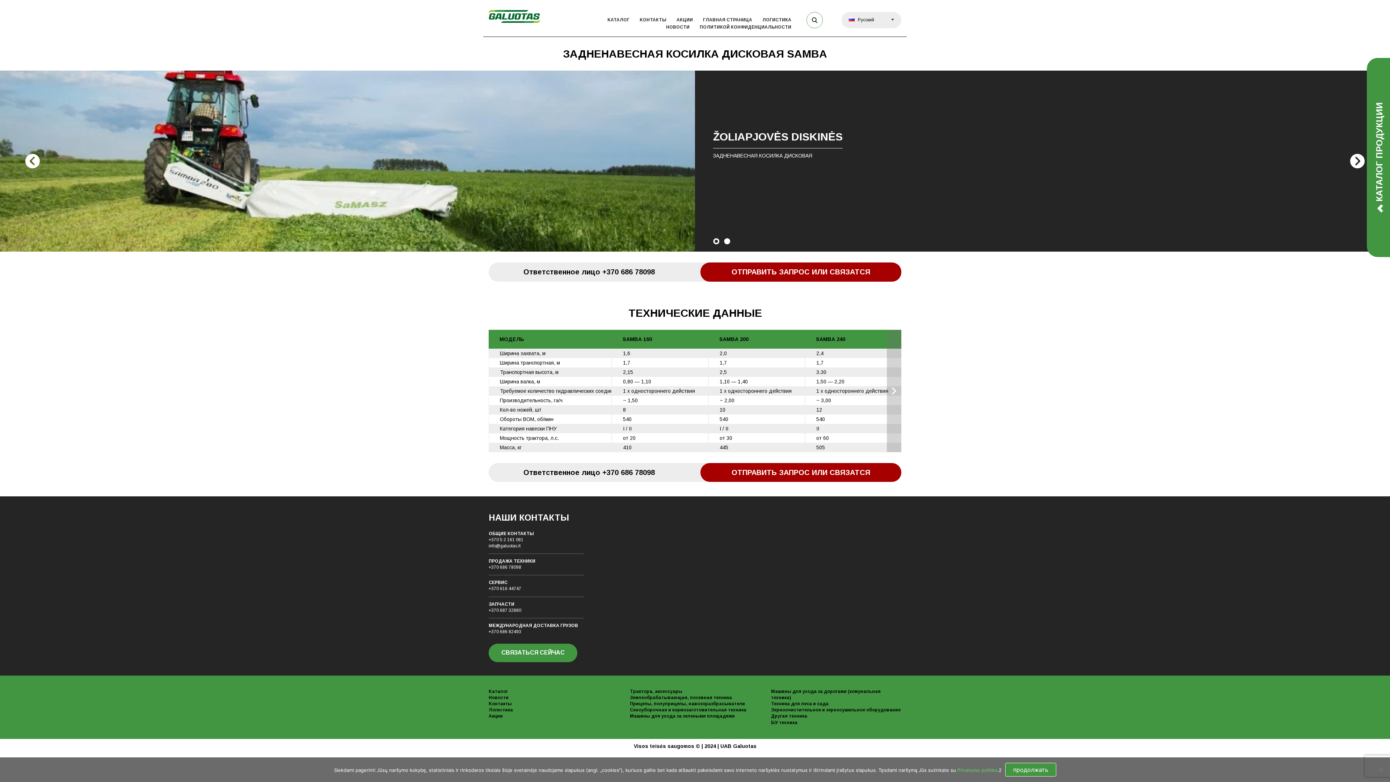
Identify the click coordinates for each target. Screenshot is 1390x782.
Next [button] (1357, 161)
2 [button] (727, 241)
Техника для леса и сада (800, 703)
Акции (685, 19)
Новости (678, 27)
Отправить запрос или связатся (801, 272)
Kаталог (618, 19)
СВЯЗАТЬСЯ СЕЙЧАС (533, 652)
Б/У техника (784, 722)
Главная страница (727, 19)
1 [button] (716, 241)
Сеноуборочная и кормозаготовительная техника (688, 709)
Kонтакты (653, 19)
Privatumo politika (977, 770)
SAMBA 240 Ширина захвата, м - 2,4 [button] (894, 391)
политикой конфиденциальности (745, 27)
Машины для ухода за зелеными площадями (682, 716)
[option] (695, 161)
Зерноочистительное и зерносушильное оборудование (836, 709)
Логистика (776, 19)
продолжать (1030, 769)
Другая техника (789, 716)
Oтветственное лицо (589, 272)
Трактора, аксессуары (656, 691)
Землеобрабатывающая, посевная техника (681, 697)
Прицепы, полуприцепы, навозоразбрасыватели (687, 703)
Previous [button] (32, 161)
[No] (1381, 769)
